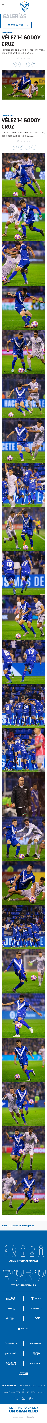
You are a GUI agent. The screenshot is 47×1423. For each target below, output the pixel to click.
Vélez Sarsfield (24, 6)
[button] (14, 64)
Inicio (4, 1226)
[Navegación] (3, 4)
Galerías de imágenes (22, 1226)
